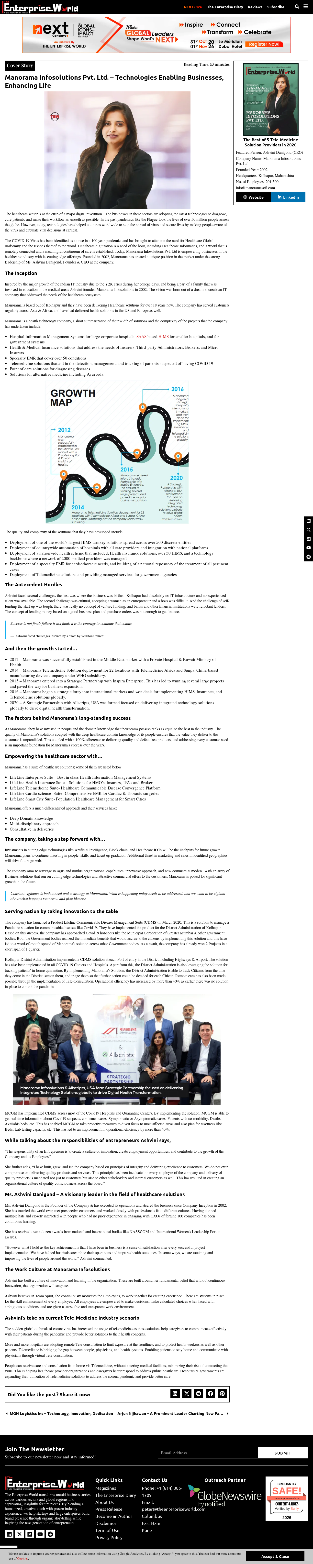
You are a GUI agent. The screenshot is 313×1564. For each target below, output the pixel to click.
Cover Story (20, 65)
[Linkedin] (308, 520)
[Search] (297, 6)
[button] (175, 1393)
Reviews (255, 6)
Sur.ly (295, 1508)
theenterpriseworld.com (287, 1498)
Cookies (22, 1558)
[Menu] (305, 6)
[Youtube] (308, 547)
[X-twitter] (308, 529)
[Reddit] (308, 556)
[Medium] (308, 538)
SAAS (141, 336)
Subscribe (275, 6)
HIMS (163, 336)
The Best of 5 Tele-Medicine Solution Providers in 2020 (270, 142)
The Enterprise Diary (225, 6)
